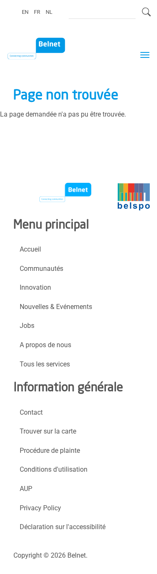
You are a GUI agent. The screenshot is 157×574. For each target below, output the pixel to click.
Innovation (35, 287)
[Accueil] (41, 49)
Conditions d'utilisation (54, 469)
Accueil (30, 249)
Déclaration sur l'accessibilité (63, 527)
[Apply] (146, 15)
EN (25, 11)
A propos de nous (45, 345)
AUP (26, 489)
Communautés (41, 269)
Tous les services (45, 364)
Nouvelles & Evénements (56, 307)
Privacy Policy (40, 508)
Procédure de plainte (50, 451)
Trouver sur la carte (48, 431)
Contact (31, 412)
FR (37, 11)
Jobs (27, 326)
